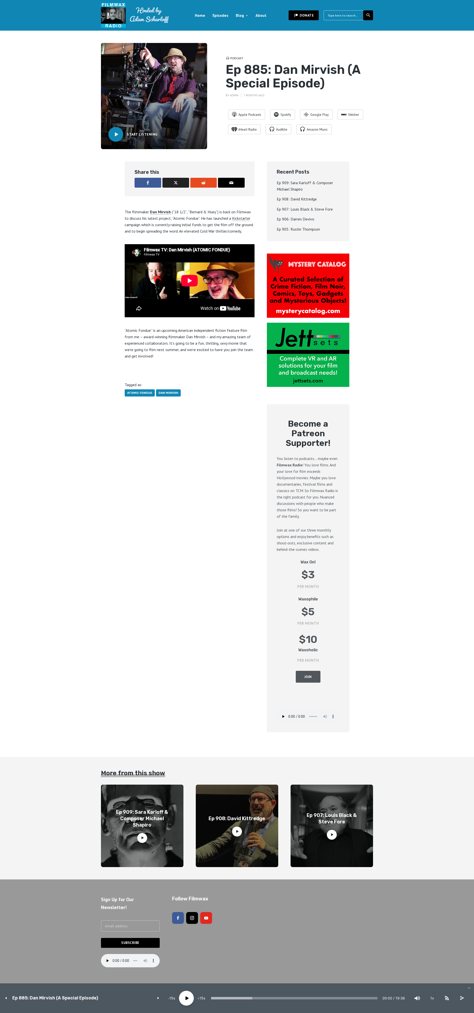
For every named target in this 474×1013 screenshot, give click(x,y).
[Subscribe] (446, 998)
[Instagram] (192, 918)
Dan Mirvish (160, 211)
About (261, 15)
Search (368, 15)
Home (200, 15)
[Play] (186, 998)
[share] (461, 998)
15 (171, 998)
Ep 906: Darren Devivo (295, 219)
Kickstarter (241, 218)
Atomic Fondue (139, 393)
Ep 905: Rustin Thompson (298, 229)
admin (234, 95)
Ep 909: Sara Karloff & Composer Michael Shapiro (142, 818)
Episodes (220, 15)
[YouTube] (206, 918)
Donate (307, 15)
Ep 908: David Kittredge (297, 199)
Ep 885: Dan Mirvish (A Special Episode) (55, 998)
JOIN (308, 677)
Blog (240, 15)
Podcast (236, 58)
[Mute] (417, 998)
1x (432, 998)
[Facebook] (178, 918)
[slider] (294, 998)
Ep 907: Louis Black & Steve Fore (305, 209)
